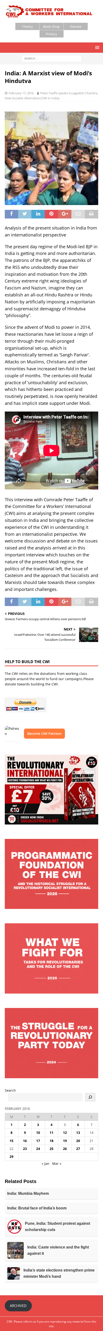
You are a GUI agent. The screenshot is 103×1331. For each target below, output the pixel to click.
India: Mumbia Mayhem (28, 1193)
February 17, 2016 (21, 93)
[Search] (90, 1097)
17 (38, 1140)
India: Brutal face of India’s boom (37, 1208)
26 (65, 1148)
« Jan (45, 1163)
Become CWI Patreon (44, 733)
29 (11, 1156)
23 (25, 1148)
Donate (75, 26)
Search (10, 1090)
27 (78, 1148)
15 (11, 1140)
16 (25, 1140)
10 (38, 1132)
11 (51, 1132)
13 (78, 1132)
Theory (27, 26)
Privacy (51, 34)
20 (78, 1140)
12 (65, 1132)
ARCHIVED (18, 1305)
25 (51, 1148)
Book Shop (51, 26)
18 (51, 1140)
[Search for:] (51, 58)
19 (65, 1140)
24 (38, 1148)
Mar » (56, 1163)
